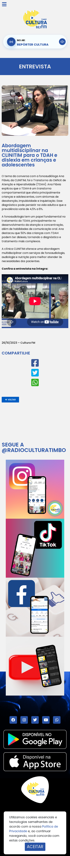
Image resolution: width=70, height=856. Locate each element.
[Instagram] (24, 720)
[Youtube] (46, 720)
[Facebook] (13, 720)
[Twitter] (35, 720)
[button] (10, 399)
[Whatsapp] (56, 720)
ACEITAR (35, 846)
